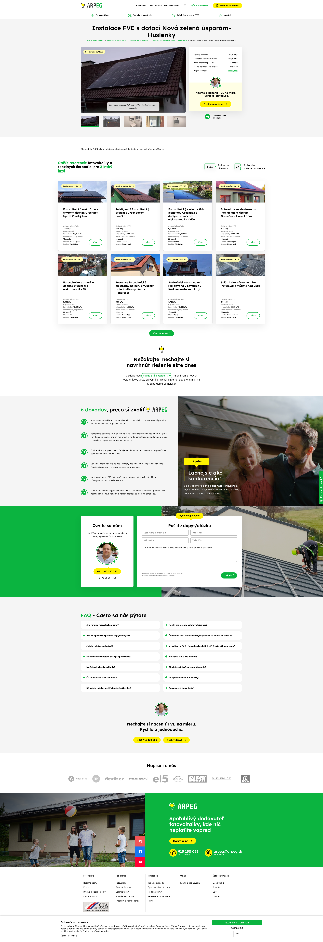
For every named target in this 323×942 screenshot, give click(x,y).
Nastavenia (237, 934)
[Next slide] (181, 80)
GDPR (215, 892)
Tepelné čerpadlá (156, 883)
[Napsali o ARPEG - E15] (160, 779)
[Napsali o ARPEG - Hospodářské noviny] (96, 779)
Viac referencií (161, 333)
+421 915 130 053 (107, 571)
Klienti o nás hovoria (190, 883)
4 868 (209, 166)
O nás (150, 6)
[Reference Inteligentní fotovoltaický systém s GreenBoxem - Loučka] (135, 216)
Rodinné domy (90, 883)
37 (237, 166)
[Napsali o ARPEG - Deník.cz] (114, 778)
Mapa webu (218, 883)
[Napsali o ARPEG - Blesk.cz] (197, 779)
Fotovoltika (88, 875)
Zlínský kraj (233, 71)
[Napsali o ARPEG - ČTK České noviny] (178, 779)
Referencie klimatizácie (159, 896)
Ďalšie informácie (69, 935)
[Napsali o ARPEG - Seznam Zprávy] (138, 778)
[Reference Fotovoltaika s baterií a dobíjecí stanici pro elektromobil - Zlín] (82, 289)
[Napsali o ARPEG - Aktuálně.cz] (77, 779)
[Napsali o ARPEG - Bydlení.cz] (221, 778)
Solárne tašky (122, 892)
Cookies (216, 896)
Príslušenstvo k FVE (125, 896)
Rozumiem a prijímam (237, 922)
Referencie (141, 6)
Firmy (86, 887)
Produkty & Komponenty (127, 900)
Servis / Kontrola (171, 6)
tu (173, 575)
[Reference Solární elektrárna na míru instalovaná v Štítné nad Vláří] (240, 289)
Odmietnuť (237, 927)
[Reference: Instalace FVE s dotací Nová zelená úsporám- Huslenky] (133, 80)
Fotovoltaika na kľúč (95, 40)
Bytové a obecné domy (94, 892)
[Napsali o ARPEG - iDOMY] (245, 779)
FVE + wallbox (90, 896)
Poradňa (158, 6)
